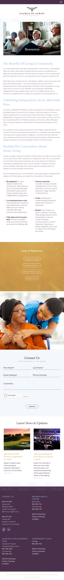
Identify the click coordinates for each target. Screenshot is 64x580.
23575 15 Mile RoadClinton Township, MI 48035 (38, 516)
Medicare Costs (32, 278)
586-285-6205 (7, 549)
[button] (61, 2)
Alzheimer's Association (31, 265)
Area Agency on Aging (32, 259)
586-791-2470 (7, 501)
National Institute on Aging (32, 272)
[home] (32, 11)
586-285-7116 (37, 504)
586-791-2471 (7, 516)
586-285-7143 (37, 544)
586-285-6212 (7, 554)
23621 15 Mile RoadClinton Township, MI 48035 (8, 561)
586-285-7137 (37, 509)
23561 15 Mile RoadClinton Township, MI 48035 (38, 551)
